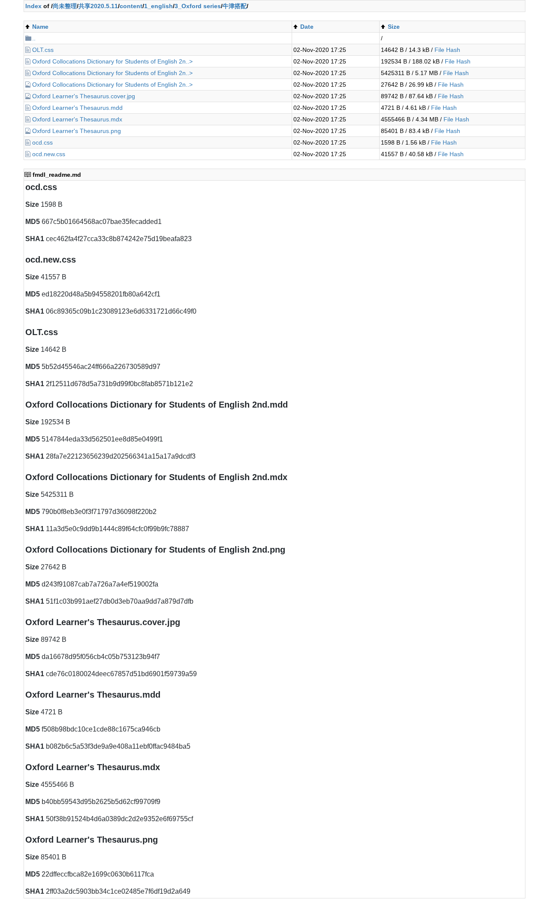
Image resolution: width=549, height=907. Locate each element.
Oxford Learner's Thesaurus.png (76, 130)
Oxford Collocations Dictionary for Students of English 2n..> (112, 61)
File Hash (447, 49)
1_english (158, 6)
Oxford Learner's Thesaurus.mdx (77, 119)
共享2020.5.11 (98, 6)
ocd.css (42, 142)
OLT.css (43, 49)
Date (307, 26)
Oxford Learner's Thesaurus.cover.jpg (83, 96)
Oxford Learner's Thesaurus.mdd (77, 107)
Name (40, 26)
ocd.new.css (48, 154)
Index (33, 6)
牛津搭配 (235, 6)
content (131, 6)
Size (394, 26)
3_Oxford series (198, 6)
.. (34, 38)
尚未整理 (65, 6)
